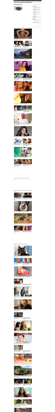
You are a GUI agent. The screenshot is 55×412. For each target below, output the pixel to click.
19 (35, 26)
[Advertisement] (23, 15)
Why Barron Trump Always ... (32, 0)
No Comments (21, 5)
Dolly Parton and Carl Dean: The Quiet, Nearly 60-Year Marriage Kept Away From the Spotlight (36, 7)
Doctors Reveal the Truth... (38, 0)
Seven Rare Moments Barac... (20, 0)
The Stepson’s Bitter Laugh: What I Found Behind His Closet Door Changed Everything (37, 13)
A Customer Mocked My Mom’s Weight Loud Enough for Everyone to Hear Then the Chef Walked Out (36, 9)
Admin (14, 5)
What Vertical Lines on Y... (26, 0)
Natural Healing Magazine (23, 2)
